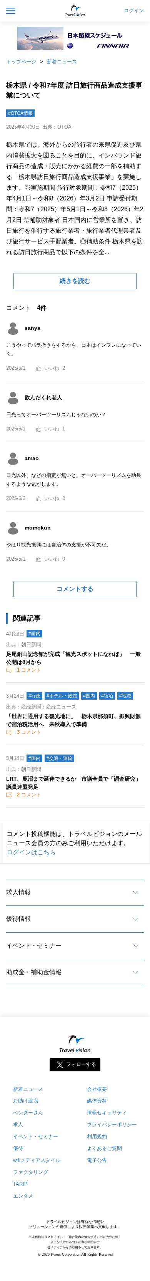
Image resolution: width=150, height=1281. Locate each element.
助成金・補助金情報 (34, 972)
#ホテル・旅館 (62, 695)
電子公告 (97, 1160)
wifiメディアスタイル (36, 1160)
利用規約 (97, 1136)
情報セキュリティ (107, 1112)
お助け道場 (25, 1101)
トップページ (21, 62)
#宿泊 (107, 695)
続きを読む (75, 281)
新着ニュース (62, 62)
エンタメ (23, 1196)
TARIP (20, 1184)
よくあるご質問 (104, 1148)
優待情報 (18, 918)
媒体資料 (97, 1101)
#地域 (125, 695)
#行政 (34, 695)
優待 (18, 1148)
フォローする (81, 1064)
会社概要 (97, 1089)
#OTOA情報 (20, 113)
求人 (18, 1124)
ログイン (134, 10)
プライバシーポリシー (112, 1124)
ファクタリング (30, 1172)
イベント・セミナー (34, 945)
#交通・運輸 (59, 758)
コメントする (75, 589)
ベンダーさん (28, 1112)
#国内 (34, 633)
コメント (29, 670)
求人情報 (18, 892)
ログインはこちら (31, 852)
